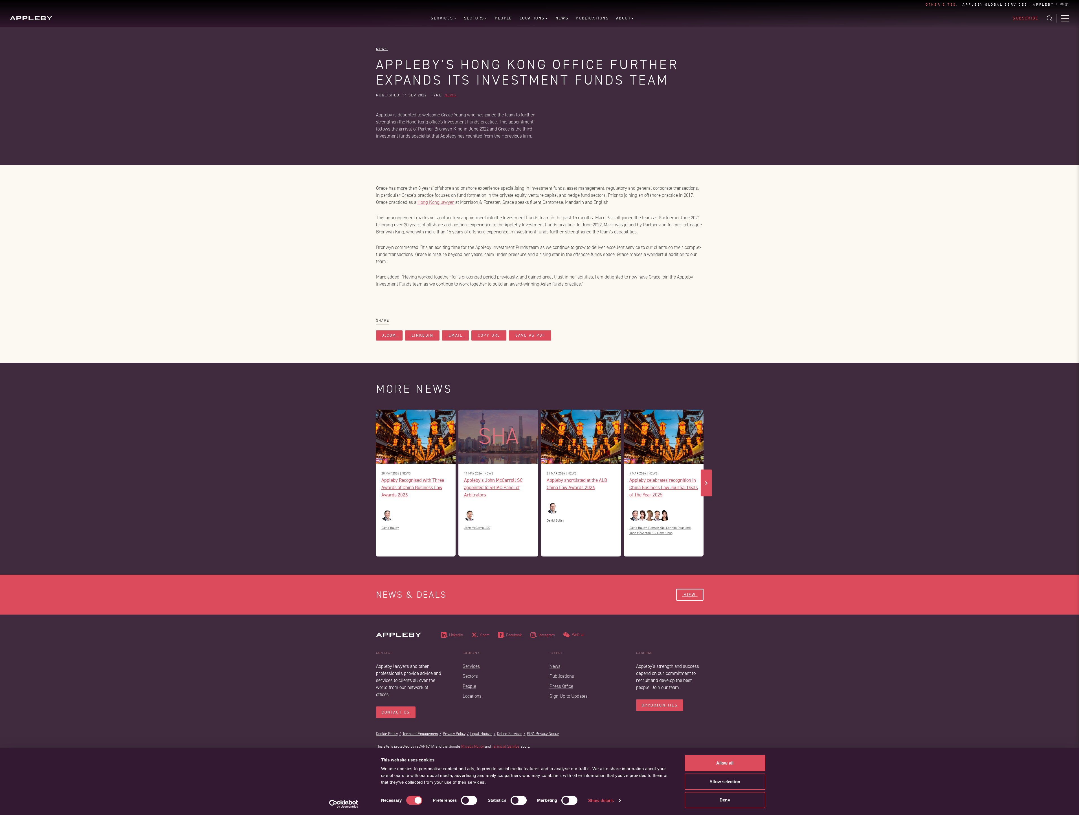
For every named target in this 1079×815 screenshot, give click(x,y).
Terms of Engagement (420, 733)
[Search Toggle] (1049, 18)
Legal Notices (481, 733)
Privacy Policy (454, 733)
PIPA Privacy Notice (543, 733)
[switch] (469, 800)
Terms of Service (505, 746)
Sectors (470, 676)
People (469, 686)
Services (471, 666)
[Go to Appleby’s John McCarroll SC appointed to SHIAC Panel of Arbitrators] (498, 437)
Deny (725, 800)
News (382, 49)
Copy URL (489, 335)
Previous (373, 483)
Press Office (561, 686)
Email (455, 335)
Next (706, 483)
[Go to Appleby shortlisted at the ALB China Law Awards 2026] (581, 437)
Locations (472, 696)
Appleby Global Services (995, 5)
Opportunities (660, 705)
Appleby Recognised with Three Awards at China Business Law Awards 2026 (412, 487)
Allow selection (724, 781)
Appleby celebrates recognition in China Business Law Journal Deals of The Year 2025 (663, 487)
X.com (389, 335)
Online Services (509, 733)
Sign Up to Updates (569, 696)
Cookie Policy (387, 733)
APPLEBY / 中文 (1051, 5)
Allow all (724, 763)
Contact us (396, 712)
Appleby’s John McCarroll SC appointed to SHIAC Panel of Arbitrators (493, 487)
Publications (562, 676)
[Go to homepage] (31, 18)
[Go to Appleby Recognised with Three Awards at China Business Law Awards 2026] (416, 437)
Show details (601, 800)
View (689, 594)
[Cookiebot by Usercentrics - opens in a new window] (343, 804)
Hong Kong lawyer (435, 202)
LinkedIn (422, 335)
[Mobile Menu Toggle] (1065, 18)
